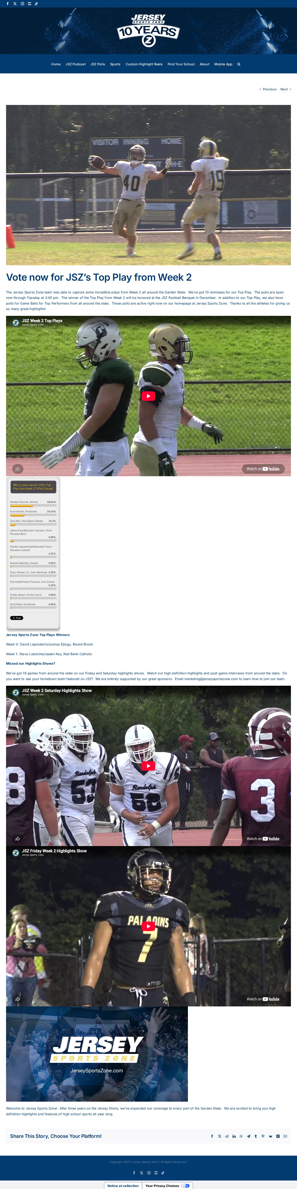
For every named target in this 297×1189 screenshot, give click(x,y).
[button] (238, 63)
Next (284, 89)
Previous (269, 89)
